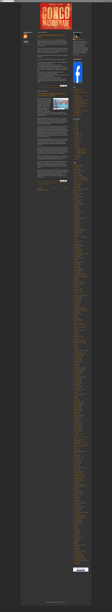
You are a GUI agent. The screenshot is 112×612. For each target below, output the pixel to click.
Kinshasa (76, 375)
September (78, 138)
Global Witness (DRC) (78, 101)
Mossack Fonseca (78, 429)
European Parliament (78, 282)
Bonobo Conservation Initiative (80, 92)
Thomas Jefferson (78, 521)
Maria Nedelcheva (78, 403)
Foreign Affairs (77, 299)
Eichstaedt (76, 265)
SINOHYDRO (77, 507)
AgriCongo (76, 169)
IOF (75, 344)
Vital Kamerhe (77, 552)
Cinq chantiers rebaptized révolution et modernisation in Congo (51, 95)
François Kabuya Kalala (79, 309)
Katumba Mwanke (78, 370)
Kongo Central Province (79, 376)
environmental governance (79, 275)
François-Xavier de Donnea (80, 310)
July (76, 140)
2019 (76, 122)
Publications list (28, 44)
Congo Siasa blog (78, 97)
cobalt (75, 235)
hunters (75, 328)
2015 (76, 130)
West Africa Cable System (79, 559)
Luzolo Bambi (77, 395)
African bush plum (78, 166)
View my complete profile (78, 55)
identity (75, 335)
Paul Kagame (77, 463)
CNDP (75, 233)
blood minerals (77, 199)
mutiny (75, 435)
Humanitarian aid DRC (79, 104)
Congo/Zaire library (78, 98)
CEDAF (75, 221)
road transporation (78, 492)
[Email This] (60, 86)
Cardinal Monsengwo (78, 218)
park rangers (77, 461)
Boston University (78, 204)
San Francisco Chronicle (79, 503)
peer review (60, 87)
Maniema (76, 400)
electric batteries (77, 270)
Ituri (75, 347)
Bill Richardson (77, 196)
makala (75, 398)
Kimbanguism (77, 373)
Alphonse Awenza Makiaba (80, 178)
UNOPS (76, 540)
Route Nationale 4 (78, 494)
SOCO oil (76, 511)
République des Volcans (79, 486)
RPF (75, 495)
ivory (75, 349)
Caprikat (76, 215)
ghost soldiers (77, 313)
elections (76, 267)
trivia (75, 526)
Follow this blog (81, 570)
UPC (75, 543)
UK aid (75, 535)
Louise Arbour (77, 390)
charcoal (76, 227)
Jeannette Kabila (77, 356)
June (77, 142)
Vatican (75, 546)
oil (74, 453)
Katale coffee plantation (79, 369)
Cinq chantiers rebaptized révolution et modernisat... (81, 152)
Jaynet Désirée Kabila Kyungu (80, 350)
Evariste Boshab (77, 284)
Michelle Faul (77, 417)
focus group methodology (79, 295)
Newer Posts (40, 187)
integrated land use (78, 339)
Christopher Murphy (78, 230)
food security (77, 298)
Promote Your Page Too (77, 83)
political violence (77, 472)
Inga (75, 338)
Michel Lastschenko (78, 415)
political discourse (78, 470)
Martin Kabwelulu (78, 404)
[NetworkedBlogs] (81, 568)
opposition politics (78, 457)
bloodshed (76, 201)
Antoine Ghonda (77, 182)
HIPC (75, 321)
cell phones (76, 223)
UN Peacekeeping (78, 112)
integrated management (79, 341)
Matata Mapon (77, 409)
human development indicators (80, 324)
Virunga (76, 549)
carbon (75, 216)
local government (77, 386)
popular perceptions (78, 474)
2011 (76, 159)
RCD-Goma (76, 481)
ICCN (75, 333)
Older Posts (65, 187)
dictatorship (76, 256)
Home (53, 187)
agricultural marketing (78, 171)
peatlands (76, 464)
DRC (75, 259)
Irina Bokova (76, 345)
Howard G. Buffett (78, 323)
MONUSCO (76, 427)
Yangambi (76, 563)
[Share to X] (63, 86)
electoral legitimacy (78, 269)
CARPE (75, 93)
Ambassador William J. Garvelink (81, 180)
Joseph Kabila (53, 182)
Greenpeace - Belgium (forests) (80, 103)
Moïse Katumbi (77, 426)
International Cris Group (79, 342)
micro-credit (76, 418)
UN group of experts (78, 537)
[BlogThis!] (62, 86)
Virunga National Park (78, 551)
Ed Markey (76, 262)
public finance (77, 478)
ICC (75, 332)
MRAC (56, 87)
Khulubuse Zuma (77, 372)
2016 (76, 128)
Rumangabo (76, 497)
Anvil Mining (76, 184)
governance (76, 318)
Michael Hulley (77, 413)
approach (76, 185)
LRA (75, 392)
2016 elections (77, 164)
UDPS (75, 534)
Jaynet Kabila (77, 352)
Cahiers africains (44, 87)
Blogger (64, 602)
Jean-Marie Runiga (78, 355)
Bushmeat (76, 210)
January (77, 157)
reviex (75, 489)
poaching (76, 469)
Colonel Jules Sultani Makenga (80, 237)
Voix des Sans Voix (78, 554)
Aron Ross (76, 187)
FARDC (75, 286)
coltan (75, 239)
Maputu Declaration (78, 401)
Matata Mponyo (77, 410)
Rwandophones (77, 501)
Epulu (75, 279)
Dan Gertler (76, 247)
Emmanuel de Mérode (79, 273)
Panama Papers (77, 460)
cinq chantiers (47, 182)
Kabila (75, 362)
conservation (77, 244)
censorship (76, 226)
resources (76, 487)
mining (75, 420)
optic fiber (76, 458)
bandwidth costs (77, 190)
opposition (76, 455)
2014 (76, 131)
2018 (76, 124)
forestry (75, 303)
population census (78, 475)
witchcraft (76, 562)
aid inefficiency (77, 174)
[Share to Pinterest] (66, 86)
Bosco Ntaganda (77, 203)
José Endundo (77, 359)
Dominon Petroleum (78, 258)
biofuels (76, 198)
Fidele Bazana (77, 289)
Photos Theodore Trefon (79, 467)
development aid (77, 255)
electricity (76, 272)
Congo (75, 242)
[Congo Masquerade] (77, 82)
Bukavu (75, 207)
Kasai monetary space (79, 367)
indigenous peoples (78, 336)
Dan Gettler (76, 248)
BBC (75, 192)
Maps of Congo (77, 109)
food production (77, 296)
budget (75, 206)
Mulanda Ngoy (77, 434)
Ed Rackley (76, 264)
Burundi (76, 209)
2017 (76, 126)
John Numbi (76, 358)
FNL (75, 293)
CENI (75, 224)
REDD (75, 483)
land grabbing (77, 378)
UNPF (75, 542)
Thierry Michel (77, 520)
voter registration (77, 555)
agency (75, 167)
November (78, 135)
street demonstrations (78, 517)
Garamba (76, 312)
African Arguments (78, 89)
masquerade (77, 407)
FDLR (75, 287)
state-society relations (78, 515)
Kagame (76, 364)
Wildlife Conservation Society (80, 560)
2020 (76, 121)
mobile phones (77, 423)
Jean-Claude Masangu (79, 353)
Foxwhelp (76, 306)
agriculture (76, 172)
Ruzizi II (76, 498)
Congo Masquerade (79, 39)
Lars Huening (77, 381)
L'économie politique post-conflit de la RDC (80, 149)
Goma (75, 315)
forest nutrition (77, 301)
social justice (77, 509)
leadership (76, 384)
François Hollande (78, 307)
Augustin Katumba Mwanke (80, 189)
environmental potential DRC (80, 276)
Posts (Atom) (45, 189)
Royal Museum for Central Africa (81, 110)
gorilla (75, 317)
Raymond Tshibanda (78, 480)
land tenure (76, 379)
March (77, 147)
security (75, 504)
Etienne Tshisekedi (78, 281)
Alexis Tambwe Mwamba (79, 177)
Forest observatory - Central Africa (81, 100)
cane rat (76, 213)
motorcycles (76, 431)
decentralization (77, 250)
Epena (75, 278)
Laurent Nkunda (77, 383)
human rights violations (79, 327)
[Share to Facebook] (65, 86)
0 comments (55, 85)
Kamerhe (76, 366)
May (77, 143)
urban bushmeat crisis (78, 545)
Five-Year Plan (77, 290)
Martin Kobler (77, 406)
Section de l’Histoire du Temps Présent (47, 39)
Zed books (76, 114)
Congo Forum (77, 95)
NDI (75, 448)
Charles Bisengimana (78, 229)
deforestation (77, 252)
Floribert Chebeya (78, 292)
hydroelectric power (78, 330)
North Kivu (76, 449)
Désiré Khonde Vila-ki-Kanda (80, 253)
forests (75, 304)
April (77, 145)
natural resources (78, 446)
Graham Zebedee (78, 320)
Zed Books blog (77, 115)
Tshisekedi (76, 529)
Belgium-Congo (77, 193)
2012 (76, 133)
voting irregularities (78, 557)
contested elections (78, 245)
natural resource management (80, 445)
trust (75, 528)
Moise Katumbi (77, 424)
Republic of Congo (78, 484)
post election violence (78, 477)
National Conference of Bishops (80, 437)
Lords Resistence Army (79, 389)
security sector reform (78, 506)
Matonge (76, 412)
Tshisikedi (76, 531)
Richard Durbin (77, 490)
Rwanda (76, 500)
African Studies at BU (78, 90)
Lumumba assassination (79, 393)
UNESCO (76, 538)
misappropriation (77, 421)
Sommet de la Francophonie (80, 512)
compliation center (78, 241)
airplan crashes (77, 175)
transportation (77, 523)
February (78, 155)
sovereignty (76, 514)
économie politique (51, 87)
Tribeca (75, 525)
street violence (77, 518)
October (77, 136)
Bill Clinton (43, 182)
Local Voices (77, 107)
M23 (75, 396)
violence (76, 548)
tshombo (76, 532)
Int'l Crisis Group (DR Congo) (80, 106)
